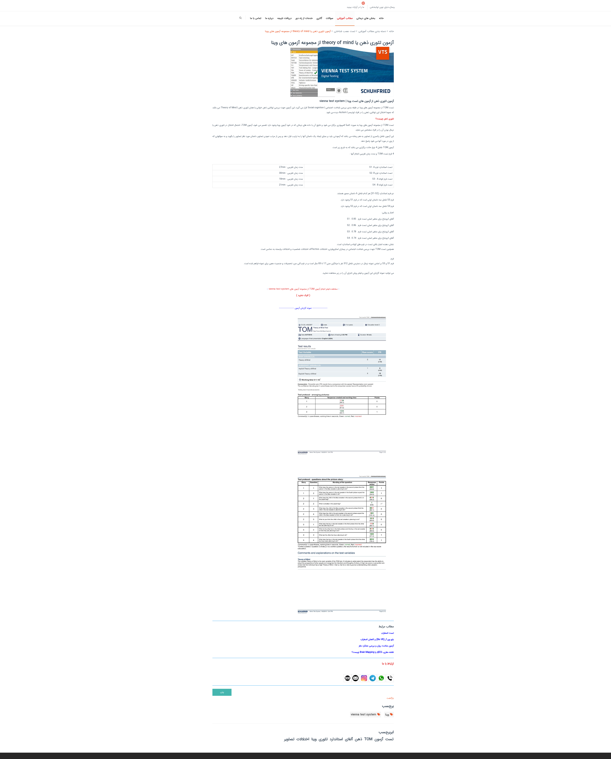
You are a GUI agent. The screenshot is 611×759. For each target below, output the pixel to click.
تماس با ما (255, 18)
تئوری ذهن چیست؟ (385, 119)
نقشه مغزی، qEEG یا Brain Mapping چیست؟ (373, 652)
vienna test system (363, 714)
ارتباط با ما (388, 663)
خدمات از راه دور (304, 18)
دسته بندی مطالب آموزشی (372, 31)
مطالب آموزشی (345, 18)
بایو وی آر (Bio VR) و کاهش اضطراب (377, 639)
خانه (381, 18)
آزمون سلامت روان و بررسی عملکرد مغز (376, 646)
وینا (387, 714)
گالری (319, 18)
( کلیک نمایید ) (303, 295)
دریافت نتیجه (284, 18)
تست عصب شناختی (344, 31)
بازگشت (390, 698)
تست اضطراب (387, 633)
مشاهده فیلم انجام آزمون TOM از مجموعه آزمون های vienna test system (303, 289)
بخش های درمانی (365, 18)
